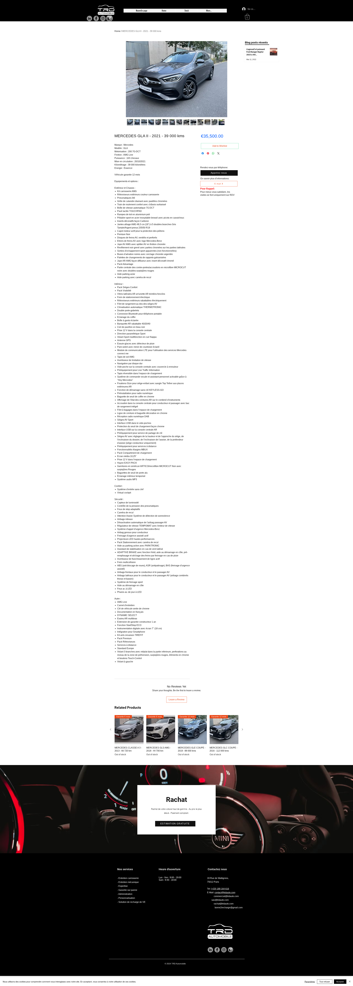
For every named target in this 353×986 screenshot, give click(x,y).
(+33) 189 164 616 (220, 889)
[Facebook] (96, 18)
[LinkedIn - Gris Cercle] (210, 949)
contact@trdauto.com (225, 892)
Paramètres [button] (310, 981)
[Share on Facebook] (202, 153)
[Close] (349, 981)
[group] (176, 737)
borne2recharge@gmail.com (229, 907)
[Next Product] (242, 729)
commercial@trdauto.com (226, 896)
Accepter (340, 981)
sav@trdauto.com (220, 900)
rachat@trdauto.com (223, 903)
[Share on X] (218, 153)
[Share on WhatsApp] (213, 153)
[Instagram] (103, 18)
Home (117, 31)
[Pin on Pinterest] (208, 153)
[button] (247, 17)
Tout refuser (324, 981)
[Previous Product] (110, 729)
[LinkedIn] (89, 18)
